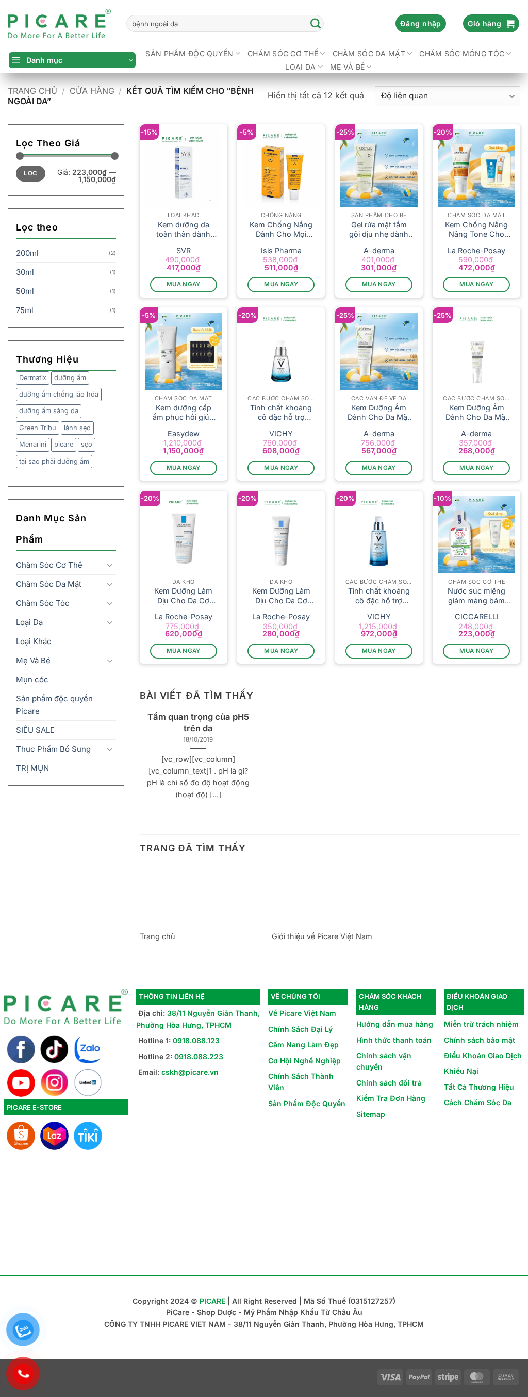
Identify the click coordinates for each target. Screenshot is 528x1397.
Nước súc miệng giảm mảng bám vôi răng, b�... (476, 595)
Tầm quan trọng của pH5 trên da (198, 722)
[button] (420, 23)
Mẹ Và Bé (347, 66)
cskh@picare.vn (190, 1071)
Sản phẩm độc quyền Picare (54, 705)
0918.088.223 (198, 1056)
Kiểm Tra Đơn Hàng (390, 1098)
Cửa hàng (92, 91)
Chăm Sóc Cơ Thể (283, 53)
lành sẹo (77, 428)
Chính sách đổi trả (389, 1082)
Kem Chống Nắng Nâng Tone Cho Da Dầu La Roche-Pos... (476, 229)
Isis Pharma (281, 250)
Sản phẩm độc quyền (189, 53)
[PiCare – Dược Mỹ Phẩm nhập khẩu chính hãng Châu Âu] (59, 24)
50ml (25, 291)
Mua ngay (184, 284)
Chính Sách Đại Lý (300, 1029)
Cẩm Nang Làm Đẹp (303, 1044)
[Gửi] (315, 23)
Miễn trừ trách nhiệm (481, 1024)
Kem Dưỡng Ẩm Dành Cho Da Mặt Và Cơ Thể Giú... (379, 412)
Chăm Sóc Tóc (43, 603)
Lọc (30, 173)
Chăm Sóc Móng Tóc (461, 53)
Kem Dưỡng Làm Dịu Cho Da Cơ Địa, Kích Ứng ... (183, 595)
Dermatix (32, 378)
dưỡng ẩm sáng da (48, 411)
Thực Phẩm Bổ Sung (53, 749)
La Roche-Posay (476, 250)
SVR (183, 250)
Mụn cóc (32, 679)
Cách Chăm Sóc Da (478, 1102)
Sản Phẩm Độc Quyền (306, 1103)
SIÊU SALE (35, 730)
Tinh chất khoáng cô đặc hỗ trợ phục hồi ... (281, 412)
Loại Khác (34, 641)
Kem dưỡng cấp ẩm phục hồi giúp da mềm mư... (183, 412)
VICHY (281, 433)
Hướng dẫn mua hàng (394, 1024)
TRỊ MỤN (32, 768)
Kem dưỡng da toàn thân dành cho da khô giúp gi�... (183, 229)
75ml (25, 310)
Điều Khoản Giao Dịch (483, 1055)
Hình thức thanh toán (394, 1040)
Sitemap (370, 1114)
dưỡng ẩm (70, 378)
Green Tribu (37, 428)
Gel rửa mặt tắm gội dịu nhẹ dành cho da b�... (378, 229)
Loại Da (300, 66)
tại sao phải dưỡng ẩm (54, 461)
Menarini (32, 444)
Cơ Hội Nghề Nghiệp (304, 1060)
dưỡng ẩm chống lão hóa (58, 394)
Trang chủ (32, 91)
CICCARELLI (477, 616)
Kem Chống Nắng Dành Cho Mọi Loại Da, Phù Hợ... (281, 229)
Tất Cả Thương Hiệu (479, 1086)
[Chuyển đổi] (110, 565)
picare (63, 444)
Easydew (184, 433)
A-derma (379, 250)
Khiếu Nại (461, 1070)
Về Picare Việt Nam (302, 1013)
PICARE (212, 1300)
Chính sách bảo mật (479, 1040)
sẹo (86, 444)
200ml (27, 253)
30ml (25, 272)
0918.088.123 (196, 1040)
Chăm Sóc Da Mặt (369, 53)
